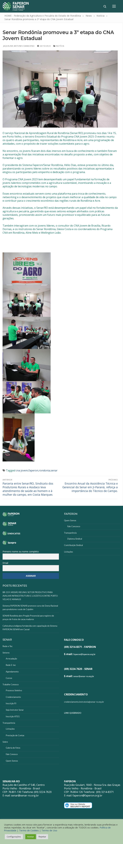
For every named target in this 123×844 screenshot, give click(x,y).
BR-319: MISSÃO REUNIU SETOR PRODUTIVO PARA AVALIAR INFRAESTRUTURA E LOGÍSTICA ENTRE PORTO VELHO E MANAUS (30, 596)
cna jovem (22, 470)
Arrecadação (11, 659)
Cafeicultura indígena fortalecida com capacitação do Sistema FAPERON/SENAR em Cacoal (30, 628)
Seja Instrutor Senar (15, 710)
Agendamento (12, 672)
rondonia (44, 470)
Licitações (68, 552)
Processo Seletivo (14, 691)
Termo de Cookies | (30, 830)
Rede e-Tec (7, 646)
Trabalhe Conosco (11, 685)
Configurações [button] (14, 836)
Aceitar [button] (30, 836)
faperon (33, 470)
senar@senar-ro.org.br (83, 676)
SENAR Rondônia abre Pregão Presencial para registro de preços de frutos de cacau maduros (28, 618)
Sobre (5, 742)
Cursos (9, 678)
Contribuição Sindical (73, 545)
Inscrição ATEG (13, 717)
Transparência (70, 533)
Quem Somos (70, 521)
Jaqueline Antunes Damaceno (19, 46)
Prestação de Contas (15, 736)
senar (54, 470)
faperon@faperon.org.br (84, 654)
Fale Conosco (12, 754)
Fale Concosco (73, 527)
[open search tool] (104, 6)
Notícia (59, 46)
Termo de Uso (49, 830)
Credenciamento (13, 697)
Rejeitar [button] (42, 836)
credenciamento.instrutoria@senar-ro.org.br (84, 702)
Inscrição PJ (11, 704)
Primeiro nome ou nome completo (21, 551)
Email (5, 562)
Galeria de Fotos (13, 748)
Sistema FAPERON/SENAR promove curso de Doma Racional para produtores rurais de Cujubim (30, 608)
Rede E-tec (11, 665)
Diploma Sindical (74, 539)
